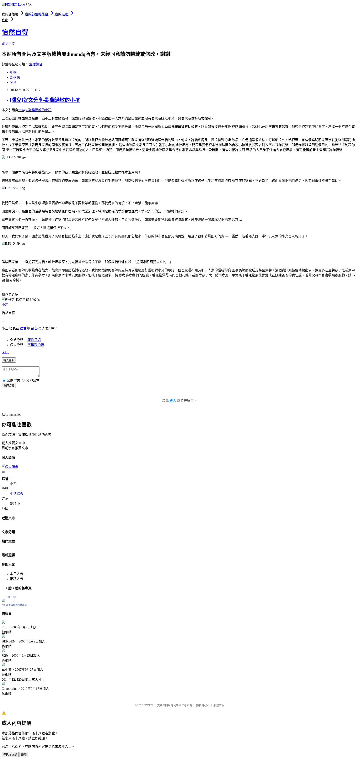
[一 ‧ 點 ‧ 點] (3, 601)
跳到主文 (8, 43)
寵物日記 (34, 340)
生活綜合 (35, 64)
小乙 (5, 304)
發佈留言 (8, 385)
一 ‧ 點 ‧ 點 (9, 597)
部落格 (15, 77)
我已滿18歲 (10, 754)
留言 (34, 328)
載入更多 (8, 360)
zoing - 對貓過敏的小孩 (35, 110)
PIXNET (148, 705)
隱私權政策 (203, 705)
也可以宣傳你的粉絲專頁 (14, 605)
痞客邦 (25, 328)
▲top (5, 352)
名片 (13, 82)
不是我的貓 (35, 345)
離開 (24, 754)
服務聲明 (219, 705)
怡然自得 (15, 32)
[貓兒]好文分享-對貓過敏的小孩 (45, 100)
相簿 (13, 72)
